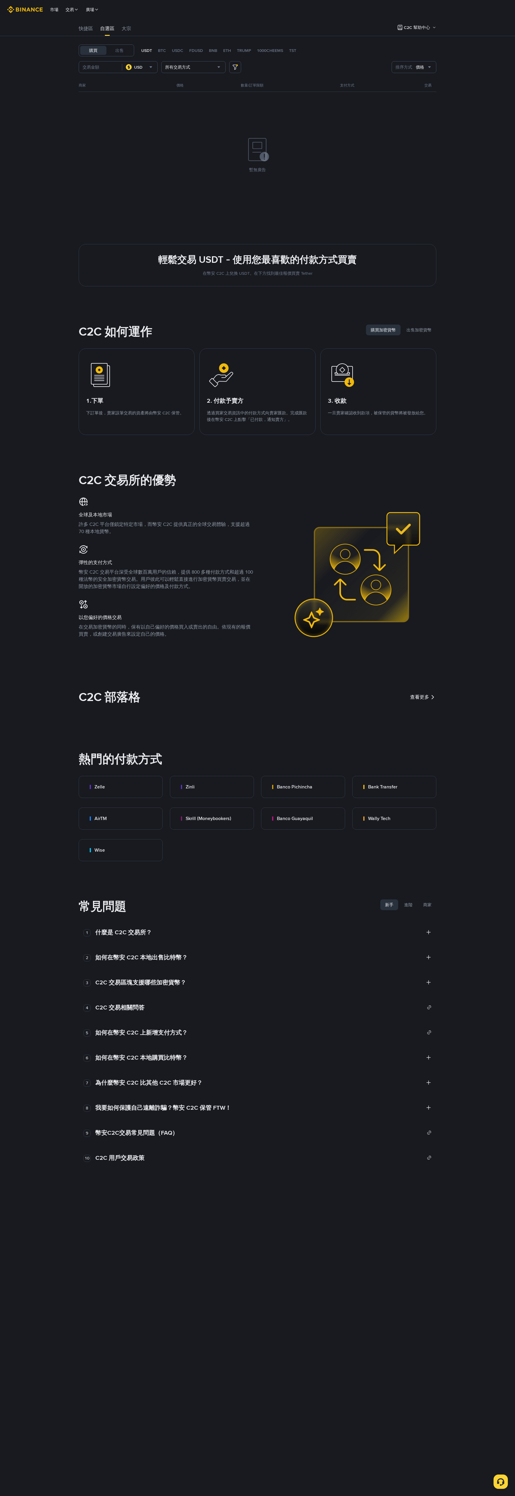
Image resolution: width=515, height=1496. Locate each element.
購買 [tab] (93, 50)
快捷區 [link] (86, 28)
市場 (54, 9)
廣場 (90, 9)
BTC (162, 50)
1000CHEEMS (270, 50)
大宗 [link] (126, 28)
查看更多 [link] (419, 697)
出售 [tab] (119, 50)
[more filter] (235, 67)
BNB (213, 50)
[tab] (86, 28)
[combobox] (140, 67)
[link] (121, 787)
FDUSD (196, 50)
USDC (177, 50)
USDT (146, 50)
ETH (227, 50)
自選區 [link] (107, 28)
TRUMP (244, 50)
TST (292, 50)
